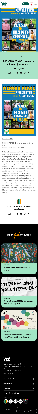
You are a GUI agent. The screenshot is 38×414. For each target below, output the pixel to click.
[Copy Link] (28, 73)
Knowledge (20, 57)
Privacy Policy (7, 409)
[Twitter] (24, 73)
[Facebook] (20, 73)
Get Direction (7, 373)
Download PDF (7, 139)
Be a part (25, 4)
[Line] (17, 73)
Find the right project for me (27, 411)
